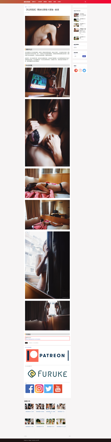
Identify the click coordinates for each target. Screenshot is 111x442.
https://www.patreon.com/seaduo (32, 339)
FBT (38, 440)
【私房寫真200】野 (82, 19)
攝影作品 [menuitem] (33, 1)
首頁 (26, 6)
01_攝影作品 (29, 6)
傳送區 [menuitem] (55, 1)
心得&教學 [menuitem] (40, 1)
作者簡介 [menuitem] (59, 1)
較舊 (69, 436)
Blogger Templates (32, 440)
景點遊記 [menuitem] (50, 1)
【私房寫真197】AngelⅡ (82, 24)
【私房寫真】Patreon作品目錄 (82, 14)
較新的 (25, 436)
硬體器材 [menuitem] (45, 1)
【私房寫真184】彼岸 (82, 37)
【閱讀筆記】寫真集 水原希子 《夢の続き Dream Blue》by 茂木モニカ (82, 31)
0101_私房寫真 (36, 342)
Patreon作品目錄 (28, 347)
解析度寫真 (27, 2)
